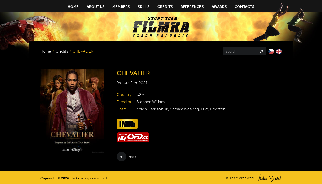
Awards (219, 6)
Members (121, 6)
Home (73, 6)
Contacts (244, 6)
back (132, 156)
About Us (96, 6)
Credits (165, 6)
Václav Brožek (270, 178)
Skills (144, 6)
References (192, 6)
